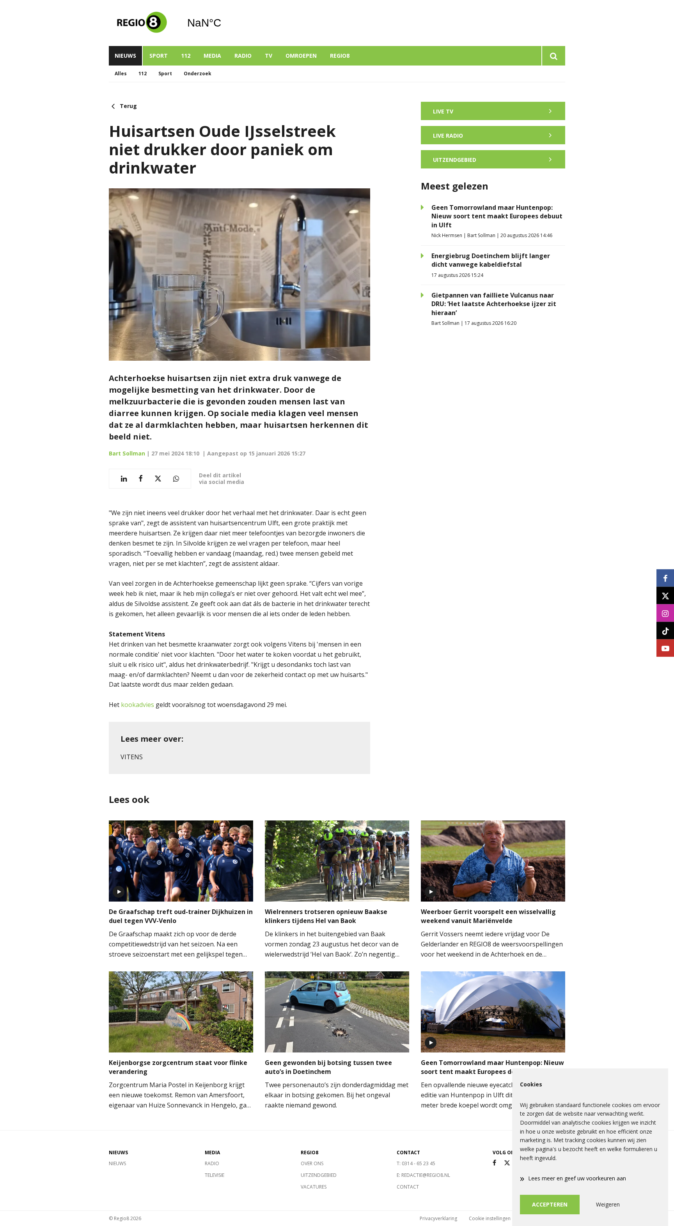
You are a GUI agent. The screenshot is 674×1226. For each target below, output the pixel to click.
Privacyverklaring (438, 1218)
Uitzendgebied (319, 1175)
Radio (243, 55)
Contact (408, 1186)
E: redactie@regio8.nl (423, 1175)
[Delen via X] (158, 478)
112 (185, 55)
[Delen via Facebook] (141, 478)
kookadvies (138, 704)
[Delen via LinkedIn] (124, 478)
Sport (158, 55)
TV (268, 55)
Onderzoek (197, 73)
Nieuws (125, 55)
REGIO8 (339, 55)
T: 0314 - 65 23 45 (416, 1163)
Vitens (132, 757)
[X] (507, 1163)
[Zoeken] (553, 56)
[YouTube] (665, 648)
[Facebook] (494, 1163)
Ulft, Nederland (224, 23)
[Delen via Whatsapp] (176, 478)
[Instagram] (665, 613)
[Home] (142, 23)
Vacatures (313, 1186)
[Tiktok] (665, 631)
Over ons (312, 1163)
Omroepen (301, 55)
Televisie (214, 1175)
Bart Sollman (127, 453)
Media (212, 55)
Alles (121, 73)
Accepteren (550, 1204)
